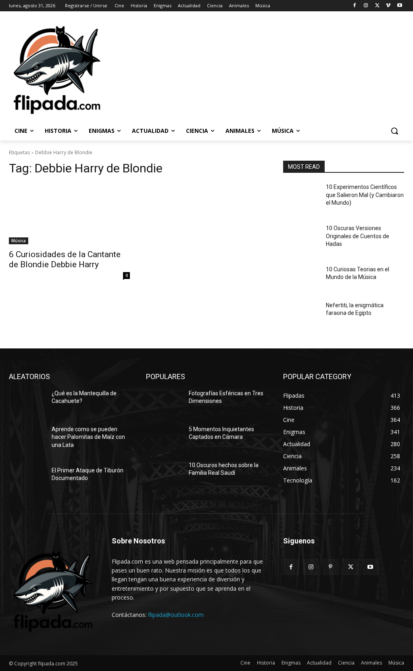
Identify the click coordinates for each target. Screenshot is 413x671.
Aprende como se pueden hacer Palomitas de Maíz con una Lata (88, 437)
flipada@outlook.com (176, 615)
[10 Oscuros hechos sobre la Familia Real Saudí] (164, 474)
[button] (394, 130)
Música (18, 240)
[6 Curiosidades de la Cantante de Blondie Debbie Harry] (69, 214)
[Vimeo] (388, 5)
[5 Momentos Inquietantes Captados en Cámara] (164, 438)
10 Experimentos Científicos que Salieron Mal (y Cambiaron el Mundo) (365, 195)
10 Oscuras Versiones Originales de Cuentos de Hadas (357, 236)
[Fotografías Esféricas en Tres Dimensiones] (164, 402)
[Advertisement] (198, 69)
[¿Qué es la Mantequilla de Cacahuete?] (27, 402)
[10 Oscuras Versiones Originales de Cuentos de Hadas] (301, 237)
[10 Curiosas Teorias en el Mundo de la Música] (301, 278)
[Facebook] (354, 5)
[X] (377, 5)
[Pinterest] (330, 567)
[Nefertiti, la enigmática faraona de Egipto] (301, 314)
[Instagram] (366, 5)
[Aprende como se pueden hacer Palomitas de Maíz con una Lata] (27, 438)
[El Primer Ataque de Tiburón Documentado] (27, 479)
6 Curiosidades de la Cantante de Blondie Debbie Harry (65, 259)
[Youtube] (399, 5)
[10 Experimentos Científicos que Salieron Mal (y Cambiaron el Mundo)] (301, 196)
